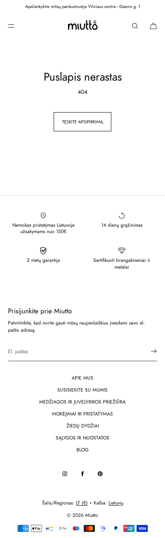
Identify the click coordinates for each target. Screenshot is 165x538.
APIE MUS (82, 378)
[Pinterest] (100, 474)
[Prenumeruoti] (147, 351)
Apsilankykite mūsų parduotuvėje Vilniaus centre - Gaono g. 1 (82, 6)
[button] (135, 26)
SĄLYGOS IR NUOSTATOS (82, 437)
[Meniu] (17, 26)
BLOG (82, 449)
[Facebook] (82, 474)
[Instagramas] (65, 474)
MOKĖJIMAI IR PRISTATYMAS (82, 413)
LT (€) (82, 502)
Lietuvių (116, 502)
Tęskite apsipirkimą (82, 122)
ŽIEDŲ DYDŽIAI (82, 425)
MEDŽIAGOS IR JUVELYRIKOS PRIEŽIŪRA (82, 401)
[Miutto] (82, 26)
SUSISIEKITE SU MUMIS (82, 390)
